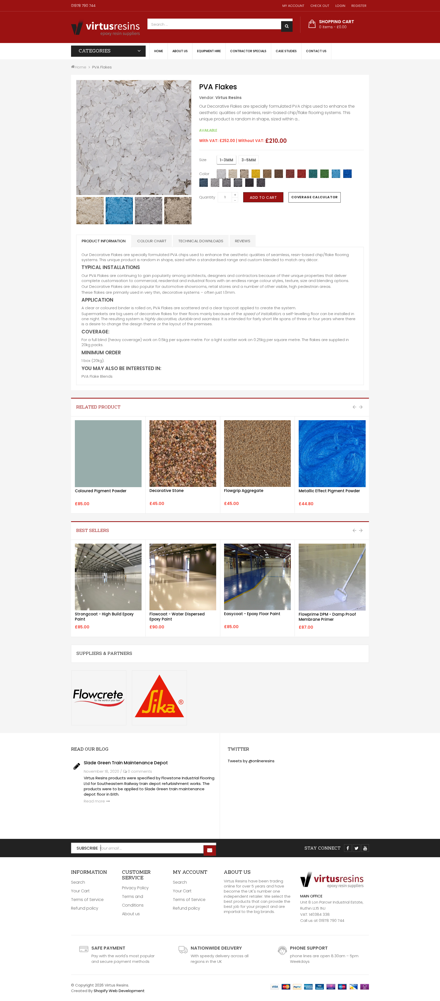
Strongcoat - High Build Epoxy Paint (104, 616)
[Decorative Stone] (182, 453)
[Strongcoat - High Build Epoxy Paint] (108, 577)
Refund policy (84, 908)
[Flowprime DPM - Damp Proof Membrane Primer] (332, 577)
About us (131, 914)
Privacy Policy (135, 888)
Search (78, 882)
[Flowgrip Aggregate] (257, 453)
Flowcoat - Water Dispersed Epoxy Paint (177, 616)
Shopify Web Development (119, 990)
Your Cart (80, 891)
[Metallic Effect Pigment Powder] (332, 453)
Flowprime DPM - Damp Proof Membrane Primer (327, 617)
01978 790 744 (83, 5)
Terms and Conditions (133, 901)
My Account (293, 5)
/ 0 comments (136, 771)
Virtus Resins (228, 97)
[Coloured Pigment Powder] (108, 453)
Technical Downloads (200, 241)
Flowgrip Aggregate (243, 490)
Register (358, 5)
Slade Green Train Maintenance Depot (126, 763)
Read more (94, 801)
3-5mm (248, 160)
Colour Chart (152, 241)
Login (340, 5)
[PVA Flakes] (90, 210)
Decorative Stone (166, 490)
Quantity (207, 197)
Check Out (319, 5)
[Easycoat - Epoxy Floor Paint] (257, 577)
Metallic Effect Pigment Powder (329, 491)
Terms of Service (87, 900)
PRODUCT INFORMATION (104, 241)
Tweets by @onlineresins (251, 761)
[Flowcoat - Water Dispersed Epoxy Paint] (182, 577)
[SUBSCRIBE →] (209, 850)
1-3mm (226, 160)
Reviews (242, 241)
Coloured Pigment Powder (101, 491)
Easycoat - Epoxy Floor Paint (252, 613)
